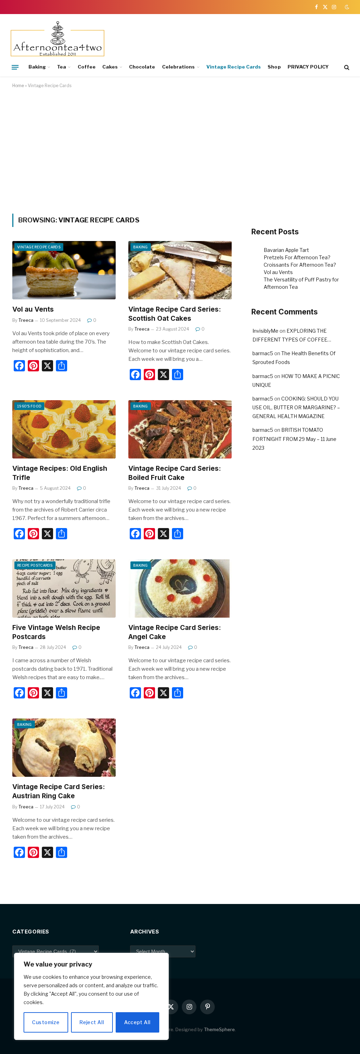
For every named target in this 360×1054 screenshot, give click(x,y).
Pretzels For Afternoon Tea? (297, 257)
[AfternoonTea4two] (57, 39)
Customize (45, 1022)
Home (18, 85)
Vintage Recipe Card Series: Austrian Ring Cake (58, 791)
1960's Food (29, 406)
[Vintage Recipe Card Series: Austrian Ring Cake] (64, 747)
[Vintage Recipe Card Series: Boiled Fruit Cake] (180, 429)
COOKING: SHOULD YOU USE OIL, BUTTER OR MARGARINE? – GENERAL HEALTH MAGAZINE (296, 407)
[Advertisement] (180, 149)
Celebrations (178, 67)
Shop (274, 67)
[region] (91, 996)
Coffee (87, 67)
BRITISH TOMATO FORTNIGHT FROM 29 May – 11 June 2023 (294, 438)
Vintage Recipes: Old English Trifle (59, 473)
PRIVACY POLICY (308, 67)
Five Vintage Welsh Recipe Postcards (56, 632)
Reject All (91, 1022)
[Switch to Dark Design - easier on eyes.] (346, 7)
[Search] (346, 67)
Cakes (109, 67)
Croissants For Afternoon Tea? (300, 265)
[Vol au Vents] (64, 270)
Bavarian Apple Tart (286, 250)
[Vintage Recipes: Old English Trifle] (64, 429)
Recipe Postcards (35, 565)
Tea (61, 67)
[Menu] (15, 67)
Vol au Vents (33, 309)
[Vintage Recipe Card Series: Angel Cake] (180, 588)
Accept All (137, 1022)
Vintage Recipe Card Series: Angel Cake (174, 632)
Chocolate (142, 67)
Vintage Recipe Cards (233, 67)
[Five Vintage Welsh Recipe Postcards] (64, 588)
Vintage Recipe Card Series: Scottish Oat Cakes (174, 314)
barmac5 (262, 353)
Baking (37, 67)
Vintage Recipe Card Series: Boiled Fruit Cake (174, 473)
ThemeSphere (219, 1029)
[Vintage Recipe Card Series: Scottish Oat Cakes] (180, 270)
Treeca (25, 320)
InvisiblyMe (265, 331)
